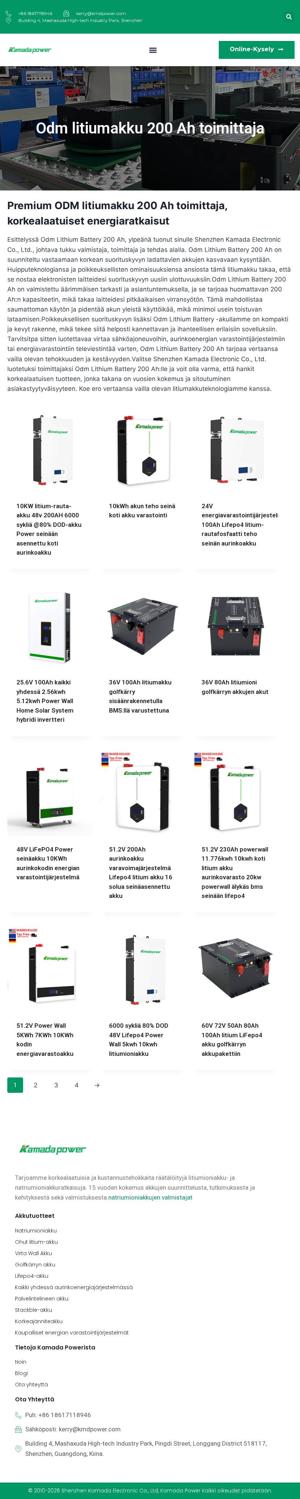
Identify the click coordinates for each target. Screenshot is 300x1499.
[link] (150, 1197)
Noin (20, 1362)
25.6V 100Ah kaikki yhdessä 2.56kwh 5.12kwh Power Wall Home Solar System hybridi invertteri (45, 701)
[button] (289, 17)
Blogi (21, 1373)
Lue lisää (122, 539)
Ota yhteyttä (31, 1384)
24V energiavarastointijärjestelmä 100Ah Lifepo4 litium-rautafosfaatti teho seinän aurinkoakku (244, 524)
